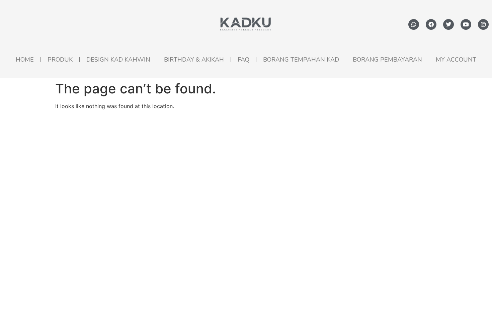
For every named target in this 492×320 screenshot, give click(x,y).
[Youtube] (466, 24)
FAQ (243, 60)
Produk (60, 60)
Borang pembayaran (387, 60)
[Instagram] (483, 24)
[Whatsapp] (413, 24)
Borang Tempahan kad (301, 60)
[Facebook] (431, 24)
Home (25, 60)
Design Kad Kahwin (118, 60)
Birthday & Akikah (194, 60)
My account (456, 60)
